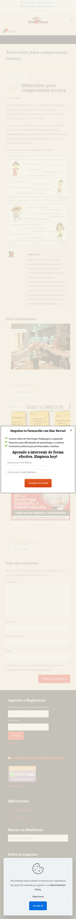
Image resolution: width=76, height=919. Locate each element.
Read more (38, 896)
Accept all (38, 905)
